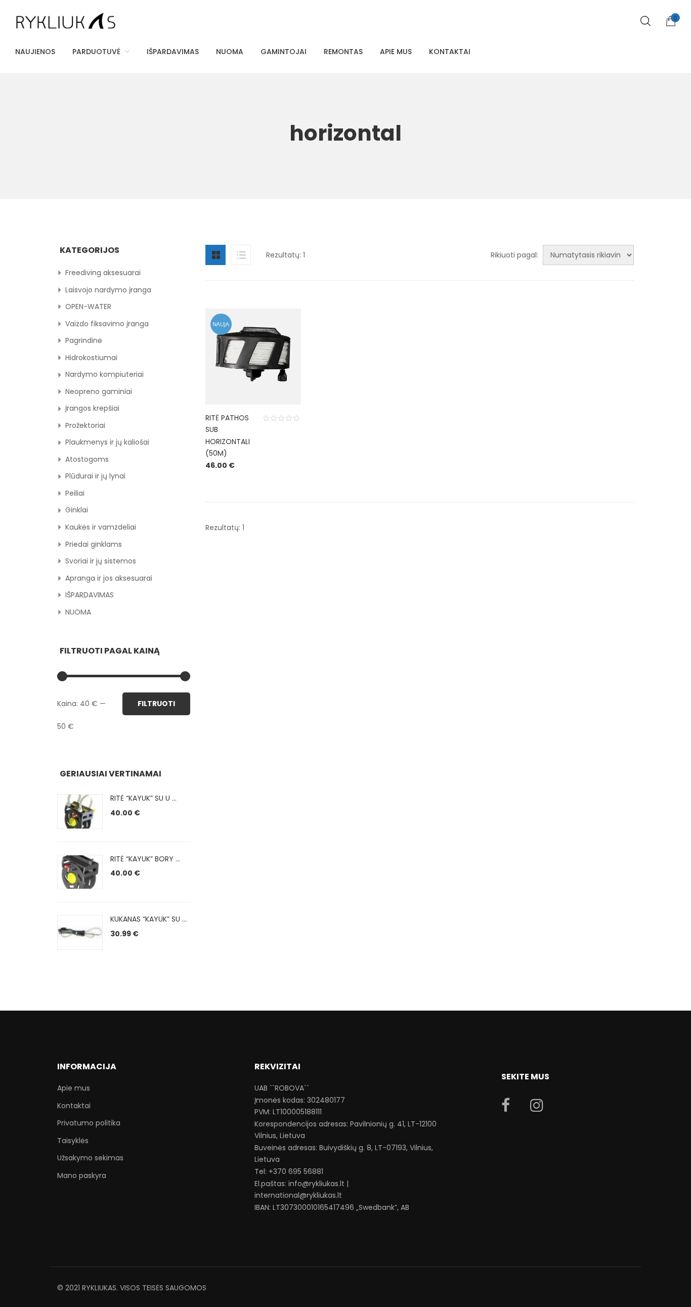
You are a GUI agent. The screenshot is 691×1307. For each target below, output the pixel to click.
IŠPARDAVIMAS (89, 595)
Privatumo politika (88, 1123)
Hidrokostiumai (91, 358)
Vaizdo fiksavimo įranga (107, 324)
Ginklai (76, 510)
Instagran (536, 1105)
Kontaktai (74, 1106)
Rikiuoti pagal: (514, 255)
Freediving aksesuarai (103, 273)
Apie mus (73, 1088)
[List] (241, 255)
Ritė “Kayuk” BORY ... (145, 859)
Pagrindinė (83, 340)
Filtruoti (156, 704)
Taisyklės (73, 1141)
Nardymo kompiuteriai (104, 374)
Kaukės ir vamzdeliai (100, 527)
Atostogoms (87, 459)
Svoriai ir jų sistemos (100, 561)
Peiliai (74, 493)
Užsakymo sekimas (90, 1158)
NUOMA (78, 612)
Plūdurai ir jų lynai (95, 476)
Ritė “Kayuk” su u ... (143, 798)
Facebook (505, 1105)
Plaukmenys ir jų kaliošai (107, 442)
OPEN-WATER (88, 306)
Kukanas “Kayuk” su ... (148, 919)
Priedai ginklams (93, 544)
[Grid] (215, 255)
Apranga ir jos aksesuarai (108, 578)
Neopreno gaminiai (98, 391)
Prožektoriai (85, 425)
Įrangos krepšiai (92, 408)
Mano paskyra (81, 1175)
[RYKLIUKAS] (65, 16)
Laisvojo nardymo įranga (108, 290)
